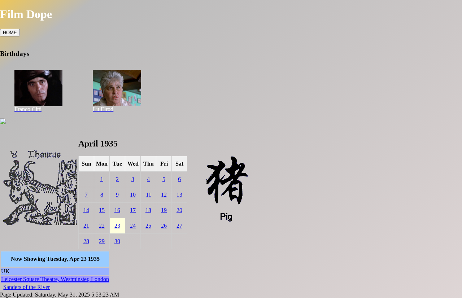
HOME (10, 32)
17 (133, 210)
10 (133, 195)
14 (86, 210)
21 (86, 226)
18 (148, 210)
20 (179, 210)
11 (148, 195)
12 (164, 195)
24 (133, 226)
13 (179, 195)
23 (117, 226)
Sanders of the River (26, 287)
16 (117, 210)
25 (148, 226)
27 (179, 226)
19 (164, 210)
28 (86, 241)
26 (164, 226)
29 (102, 241)
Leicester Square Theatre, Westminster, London (55, 279)
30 (117, 241)
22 (102, 226)
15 (102, 210)
